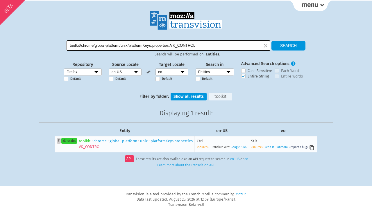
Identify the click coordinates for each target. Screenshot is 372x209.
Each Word (290, 71)
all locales (69, 141)
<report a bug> (298, 147)
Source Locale (125, 64)
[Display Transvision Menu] (310, 6)
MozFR (240, 194)
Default (75, 79)
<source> (203, 147)
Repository (82, 64)
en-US (234, 159)
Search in (214, 64)
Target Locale (172, 64)
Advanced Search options (265, 63)
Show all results (189, 96)
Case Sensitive (260, 71)
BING (244, 147)
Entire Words (292, 76)
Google (235, 147)
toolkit (220, 96)
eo (246, 159)
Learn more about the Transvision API (185, 165)
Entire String (258, 76)
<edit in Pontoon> (276, 147)
